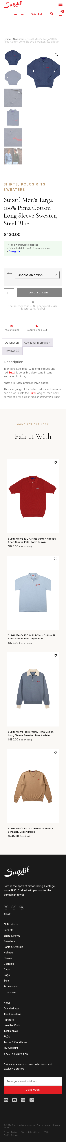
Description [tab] (12, 342)
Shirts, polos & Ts (25, 184)
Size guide (15, 251)
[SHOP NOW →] (33, 496)
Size (9, 273)
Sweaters (19, 39)
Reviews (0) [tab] (12, 350)
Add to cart (39, 292)
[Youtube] (21, 907)
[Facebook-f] (13, 907)
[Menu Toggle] (60, 4)
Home (7, 39)
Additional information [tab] (37, 342)
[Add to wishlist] (55, 462)
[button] (52, 14)
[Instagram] (6, 907)
